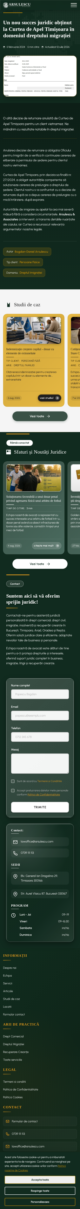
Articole (8, 991)
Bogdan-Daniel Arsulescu (31, 251)
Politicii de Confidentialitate (44, 794)
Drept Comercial (13, 1036)
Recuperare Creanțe (16, 1052)
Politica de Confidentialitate (20, 1089)
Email (14, 707)
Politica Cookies (13, 1097)
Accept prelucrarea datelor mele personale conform (42, 792)
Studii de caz (11, 999)
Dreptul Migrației (13, 1044)
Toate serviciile (12, 1059)
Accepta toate (40, 1179)
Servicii (7, 983)
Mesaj (15, 749)
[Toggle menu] (74, 5)
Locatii (7, 1006)
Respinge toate (40, 1190)
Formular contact (14, 1014)
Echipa (7, 975)
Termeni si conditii (14, 1081)
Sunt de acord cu (39, 781)
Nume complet (20, 685)
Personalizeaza (40, 1202)
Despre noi (9, 968)
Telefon (15, 728)
